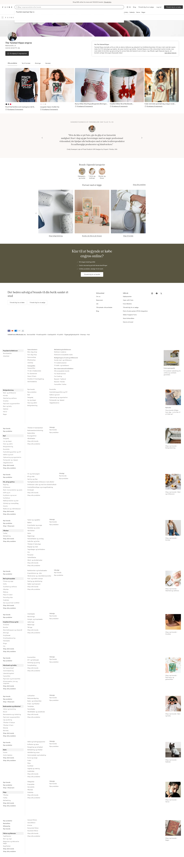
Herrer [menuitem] (5, 411)
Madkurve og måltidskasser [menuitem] (12, 508)
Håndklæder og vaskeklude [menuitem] (36, 712)
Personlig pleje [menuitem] (8, 597)
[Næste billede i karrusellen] (142, 137)
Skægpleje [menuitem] (30, 781)
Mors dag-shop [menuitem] (32, 352)
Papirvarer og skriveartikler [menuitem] (11, 678)
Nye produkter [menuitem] (32, 392)
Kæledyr (132, 12)
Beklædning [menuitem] (7, 536)
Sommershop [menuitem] (31, 357)
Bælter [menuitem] (29, 522)
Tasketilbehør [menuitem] (31, 557)
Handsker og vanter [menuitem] (33, 528)
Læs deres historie (170, 53)
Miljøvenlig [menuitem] (6, 826)
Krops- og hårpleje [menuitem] (33, 703)
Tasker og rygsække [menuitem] (33, 520)
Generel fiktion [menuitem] (32, 820)
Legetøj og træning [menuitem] (33, 768)
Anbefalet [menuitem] (6, 356)
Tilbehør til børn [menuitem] (8, 725)
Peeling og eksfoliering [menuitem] (34, 581)
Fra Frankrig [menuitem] (58, 376)
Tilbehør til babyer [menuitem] (9, 722)
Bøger (143, 12)
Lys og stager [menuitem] (31, 400)
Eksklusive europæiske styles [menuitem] (63, 354)
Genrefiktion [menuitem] (31, 822)
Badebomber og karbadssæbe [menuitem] (37, 570)
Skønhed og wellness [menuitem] (10, 398)
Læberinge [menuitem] (30, 622)
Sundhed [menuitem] (30, 766)
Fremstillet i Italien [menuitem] (60, 384)
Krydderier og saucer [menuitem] (10, 495)
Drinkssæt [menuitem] (30, 490)
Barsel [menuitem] (5, 712)
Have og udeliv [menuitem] (32, 403)
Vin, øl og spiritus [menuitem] (9, 482)
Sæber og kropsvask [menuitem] (33, 584)
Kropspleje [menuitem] (30, 784)
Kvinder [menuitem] (5, 395)
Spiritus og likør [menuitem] (32, 479)
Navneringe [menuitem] (31, 616)
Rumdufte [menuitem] (52, 389)
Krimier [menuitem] (29, 825)
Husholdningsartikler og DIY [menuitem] (58, 392)
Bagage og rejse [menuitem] (32, 546)
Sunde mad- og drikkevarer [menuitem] (63, 360)
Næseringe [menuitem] (30, 624)
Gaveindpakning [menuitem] (8, 670)
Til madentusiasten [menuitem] (60, 363)
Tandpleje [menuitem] (30, 706)
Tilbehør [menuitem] (6, 530)
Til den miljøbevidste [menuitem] (34, 371)
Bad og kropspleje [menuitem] (9, 578)
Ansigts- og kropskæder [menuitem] (35, 619)
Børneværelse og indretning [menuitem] (12, 714)
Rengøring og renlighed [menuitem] (35, 747)
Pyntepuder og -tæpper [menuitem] (56, 400)
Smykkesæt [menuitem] (6, 635)
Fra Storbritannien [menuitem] (60, 373)
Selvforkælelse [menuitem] (32, 381)
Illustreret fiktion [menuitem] (32, 830)
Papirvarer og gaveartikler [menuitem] (11, 403)
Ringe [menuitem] (5, 643)
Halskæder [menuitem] (6, 641)
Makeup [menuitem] (5, 592)
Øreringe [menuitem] (6, 632)
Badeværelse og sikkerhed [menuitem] (12, 706)
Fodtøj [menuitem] (5, 533)
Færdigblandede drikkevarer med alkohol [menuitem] (40, 482)
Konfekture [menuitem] (6, 498)
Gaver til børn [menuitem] (31, 376)
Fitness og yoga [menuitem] (8, 581)
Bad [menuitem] (28, 394)
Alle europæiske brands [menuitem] (61, 371)
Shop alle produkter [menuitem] (9, 468)
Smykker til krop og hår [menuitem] (10, 622)
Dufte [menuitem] (5, 584)
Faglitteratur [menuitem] (7, 836)
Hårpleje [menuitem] (6, 589)
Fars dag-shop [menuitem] (32, 354)
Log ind (158, 7)
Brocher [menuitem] (5, 627)
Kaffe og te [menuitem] (6, 492)
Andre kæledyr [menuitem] (7, 755)
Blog (134, 7)
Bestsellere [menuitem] (6, 823)
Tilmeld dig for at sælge (146, 7)
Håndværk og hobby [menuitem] (10, 665)
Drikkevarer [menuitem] (6, 487)
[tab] (12, 63)
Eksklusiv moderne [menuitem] (60, 352)
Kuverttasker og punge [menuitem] (34, 525)
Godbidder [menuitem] (30, 771)
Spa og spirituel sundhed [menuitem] (11, 603)
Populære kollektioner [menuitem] (10, 350)
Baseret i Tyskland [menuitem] (60, 379)
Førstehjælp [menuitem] (31, 709)
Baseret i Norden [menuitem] (59, 381)
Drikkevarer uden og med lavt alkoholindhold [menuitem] (41, 484)
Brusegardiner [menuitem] (32, 436)
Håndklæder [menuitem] (31, 438)
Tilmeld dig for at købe (173, 7)
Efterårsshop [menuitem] (31, 360)
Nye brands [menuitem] (31, 389)
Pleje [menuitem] (29, 763)
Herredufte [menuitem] (30, 787)
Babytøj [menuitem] (5, 728)
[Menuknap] (2, 17)
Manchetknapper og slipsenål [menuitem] (12, 630)
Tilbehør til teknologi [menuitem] (34, 544)
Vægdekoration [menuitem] (54, 403)
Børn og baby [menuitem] (7, 406)
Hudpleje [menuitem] (6, 600)
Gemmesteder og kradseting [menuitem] (36, 755)
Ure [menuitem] (28, 552)
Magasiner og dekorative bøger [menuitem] (11, 842)
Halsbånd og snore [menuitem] (33, 752)
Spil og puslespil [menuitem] (8, 668)
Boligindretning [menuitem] (8, 390)
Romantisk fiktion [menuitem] (33, 828)
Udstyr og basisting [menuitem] (9, 709)
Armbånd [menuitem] (6, 624)
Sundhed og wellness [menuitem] (10, 586)
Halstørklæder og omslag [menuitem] (35, 538)
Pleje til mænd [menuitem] (7, 594)
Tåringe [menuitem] (29, 627)
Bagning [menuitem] (5, 484)
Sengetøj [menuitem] (30, 397)
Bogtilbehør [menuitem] (7, 846)
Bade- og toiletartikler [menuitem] (34, 701)
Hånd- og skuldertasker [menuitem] (34, 560)
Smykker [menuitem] (6, 401)
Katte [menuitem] (5, 749)
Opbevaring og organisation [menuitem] (58, 397)
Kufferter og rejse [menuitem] (33, 744)
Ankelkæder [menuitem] (31, 614)
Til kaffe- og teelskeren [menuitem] (61, 365)
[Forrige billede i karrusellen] (42, 137)
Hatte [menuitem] (29, 533)
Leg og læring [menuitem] (7, 720)
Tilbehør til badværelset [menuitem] (35, 427)
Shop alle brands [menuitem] (8, 465)
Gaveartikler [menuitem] (31, 368)
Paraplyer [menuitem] (30, 555)
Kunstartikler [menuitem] (31, 657)
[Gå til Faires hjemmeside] (7, 7)
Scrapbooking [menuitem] (31, 665)
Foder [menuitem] (29, 760)
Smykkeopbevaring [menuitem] (9, 638)
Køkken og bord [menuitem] (54, 394)
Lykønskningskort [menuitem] (8, 673)
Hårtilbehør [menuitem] (31, 530)
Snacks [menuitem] (5, 506)
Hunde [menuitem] (5, 752)
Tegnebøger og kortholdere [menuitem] (36, 549)
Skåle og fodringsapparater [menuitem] (36, 741)
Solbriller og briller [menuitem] (33, 541)
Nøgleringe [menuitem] (31, 536)
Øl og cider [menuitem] (31, 476)
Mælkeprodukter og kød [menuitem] (10, 500)
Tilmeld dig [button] (107, 2)
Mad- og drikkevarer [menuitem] (9, 393)
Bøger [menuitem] (5, 414)
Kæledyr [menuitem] (5, 409)
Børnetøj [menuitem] (5, 730)
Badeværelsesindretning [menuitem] (35, 430)
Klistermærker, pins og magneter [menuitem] (10, 682)
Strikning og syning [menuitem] (33, 662)
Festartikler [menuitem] (6, 676)
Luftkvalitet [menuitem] (31, 695)
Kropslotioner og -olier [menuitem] (34, 573)
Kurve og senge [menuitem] (32, 758)
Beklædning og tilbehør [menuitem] (34, 749)
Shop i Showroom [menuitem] (8, 526)
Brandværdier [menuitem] (7, 353)
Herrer (138, 12)
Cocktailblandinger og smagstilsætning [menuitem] (40, 487)
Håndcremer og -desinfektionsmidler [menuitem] (39, 576)
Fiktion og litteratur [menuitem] (9, 833)
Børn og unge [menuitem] (7, 839)
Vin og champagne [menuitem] (33, 474)
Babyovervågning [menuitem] (33, 698)
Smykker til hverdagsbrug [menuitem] (35, 379)
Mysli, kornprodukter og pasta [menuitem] (12, 490)
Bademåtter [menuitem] (31, 433)
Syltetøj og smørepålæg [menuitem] (10, 503)
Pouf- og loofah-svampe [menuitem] (35, 578)
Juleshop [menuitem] (30, 362)
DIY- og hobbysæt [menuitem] (33, 660)
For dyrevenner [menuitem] (32, 373)
